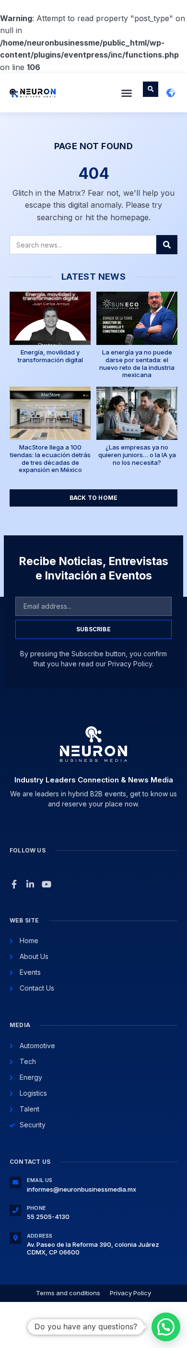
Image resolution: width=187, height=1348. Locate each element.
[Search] (166, 244)
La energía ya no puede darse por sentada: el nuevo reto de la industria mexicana (137, 363)
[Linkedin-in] (30, 884)
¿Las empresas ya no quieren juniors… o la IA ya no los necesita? (137, 454)
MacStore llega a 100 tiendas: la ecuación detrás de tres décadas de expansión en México (50, 458)
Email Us (40, 1180)
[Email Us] (15, 1182)
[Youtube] (46, 884)
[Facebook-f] (14, 884)
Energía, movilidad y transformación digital (50, 356)
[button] (126, 93)
